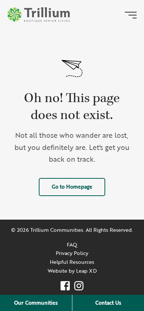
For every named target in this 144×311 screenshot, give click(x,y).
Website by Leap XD (72, 271)
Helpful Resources (72, 262)
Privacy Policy (72, 253)
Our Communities (36, 303)
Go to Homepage (72, 187)
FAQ (72, 244)
